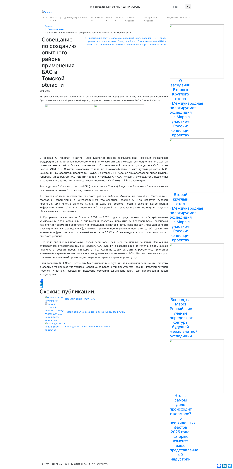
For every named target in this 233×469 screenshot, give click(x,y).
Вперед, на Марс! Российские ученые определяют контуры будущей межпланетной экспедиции (184, 317)
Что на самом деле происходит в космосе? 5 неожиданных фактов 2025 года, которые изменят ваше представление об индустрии (184, 427)
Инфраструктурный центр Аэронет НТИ (68, 19)
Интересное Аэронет (150, 19)
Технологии (97, 17)
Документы (172, 17)
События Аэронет (130, 19)
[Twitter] (104, 286)
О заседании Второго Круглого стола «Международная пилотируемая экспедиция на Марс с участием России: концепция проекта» (186, 107)
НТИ (45, 17)
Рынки (108, 17)
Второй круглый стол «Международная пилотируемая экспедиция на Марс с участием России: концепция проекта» (186, 217)
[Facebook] (104, 280)
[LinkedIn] (104, 283)
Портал (119, 17)
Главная (49, 26)
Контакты (185, 17)
